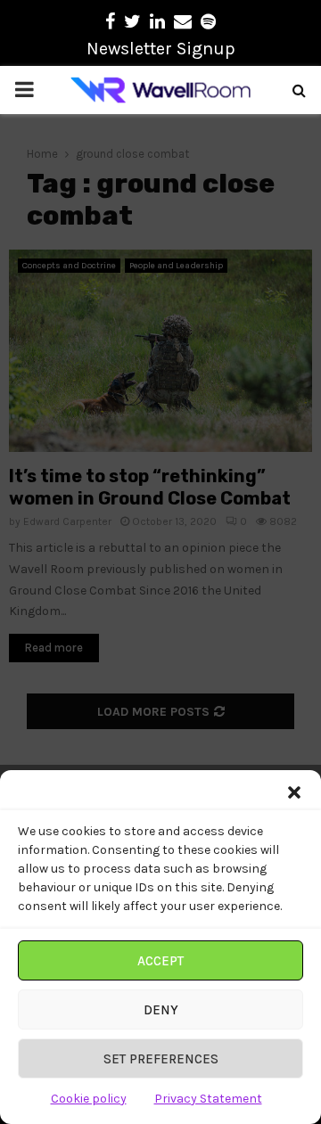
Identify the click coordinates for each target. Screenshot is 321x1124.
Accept (160, 961)
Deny (161, 1010)
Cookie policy (89, 1098)
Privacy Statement (208, 1098)
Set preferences (160, 1059)
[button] (294, 792)
